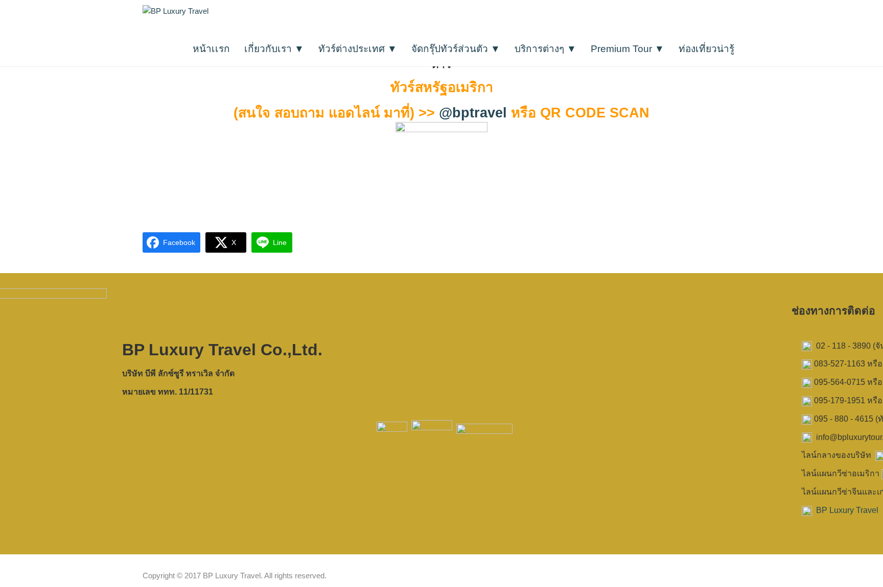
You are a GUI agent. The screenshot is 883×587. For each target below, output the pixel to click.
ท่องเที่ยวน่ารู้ (706, 48)
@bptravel (473, 112)
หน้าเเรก (211, 48)
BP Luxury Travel (847, 510)
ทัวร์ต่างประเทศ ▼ (357, 48)
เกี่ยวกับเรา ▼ (274, 48)
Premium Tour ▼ (627, 48)
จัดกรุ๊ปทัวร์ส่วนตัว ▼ (455, 48)
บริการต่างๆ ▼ (545, 48)
